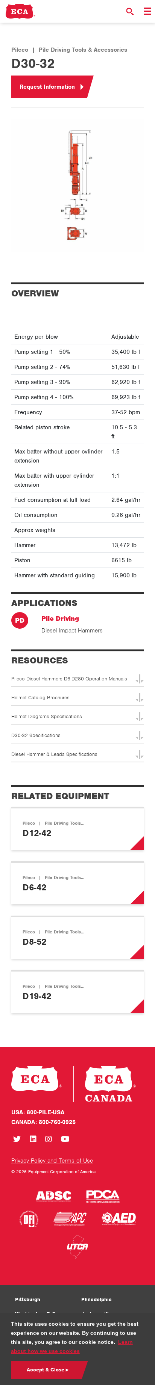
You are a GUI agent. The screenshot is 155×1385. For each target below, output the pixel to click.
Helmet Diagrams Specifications (46, 716)
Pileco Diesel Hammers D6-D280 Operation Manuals (69, 679)
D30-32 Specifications (36, 735)
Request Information (47, 87)
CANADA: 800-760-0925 (43, 1122)
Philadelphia (96, 1299)
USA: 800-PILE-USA (37, 1112)
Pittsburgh (27, 1299)
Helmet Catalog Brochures (40, 697)
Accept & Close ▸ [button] (47, 1369)
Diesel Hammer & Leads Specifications (54, 754)
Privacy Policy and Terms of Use (52, 1160)
